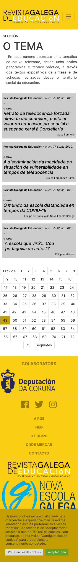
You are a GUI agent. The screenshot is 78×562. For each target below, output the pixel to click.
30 (54, 295)
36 (34, 304)
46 (53, 312)
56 (73, 320)
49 (5, 320)
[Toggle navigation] (68, 16)
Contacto (39, 453)
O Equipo (39, 436)
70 (54, 337)
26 (15, 295)
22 (52, 287)
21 (43, 287)
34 (15, 304)
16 (70, 279)
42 (14, 312)
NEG (39, 427)
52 (34, 320)
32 (72, 295)
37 (44, 304)
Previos (9, 271)
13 (42, 279)
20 (33, 287)
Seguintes (44, 345)
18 (15, 287)
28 (34, 295)
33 (5, 304)
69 (44, 337)
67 (25, 337)
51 (24, 320)
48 (72, 312)
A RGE (39, 418)
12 (33, 279)
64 (72, 328)
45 (43, 312)
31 (63, 295)
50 (15, 320)
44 (34, 312)
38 (53, 304)
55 (63, 320)
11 (24, 279)
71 (63, 337)
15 (60, 279)
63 (63, 328)
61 (44, 328)
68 (34, 337)
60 (34, 328)
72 (72, 337)
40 (73, 304)
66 (15, 337)
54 (53, 320)
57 (5, 328)
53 (43, 320)
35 (24, 304)
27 (25, 295)
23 (62, 287)
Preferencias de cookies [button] (24, 552)
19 (24, 287)
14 (51, 279)
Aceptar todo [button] (57, 552)
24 (72, 287)
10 (16, 279)
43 (24, 312)
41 (5, 312)
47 (63, 312)
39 (63, 304)
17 (6, 287)
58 (15, 328)
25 (5, 295)
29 (44, 295)
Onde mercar (39, 444)
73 (28, 345)
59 (24, 328)
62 (53, 328)
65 (5, 337)
